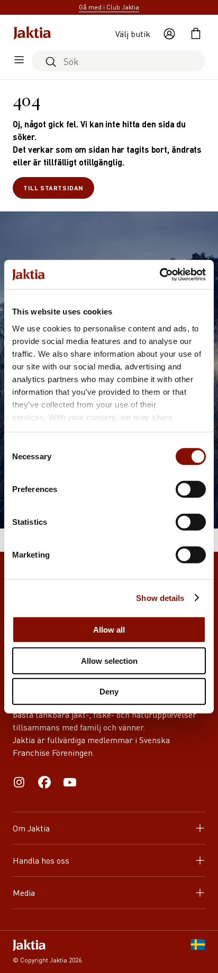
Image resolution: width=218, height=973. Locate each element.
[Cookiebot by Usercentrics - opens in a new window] (159, 274)
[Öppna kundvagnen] (195, 34)
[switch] (191, 489)
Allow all (109, 629)
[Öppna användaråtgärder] (169, 33)
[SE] (197, 952)
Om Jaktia (31, 827)
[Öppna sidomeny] (19, 60)
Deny (109, 691)
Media (24, 892)
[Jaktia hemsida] (32, 34)
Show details (160, 597)
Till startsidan (53, 188)
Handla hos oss (41, 860)
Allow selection (109, 660)
